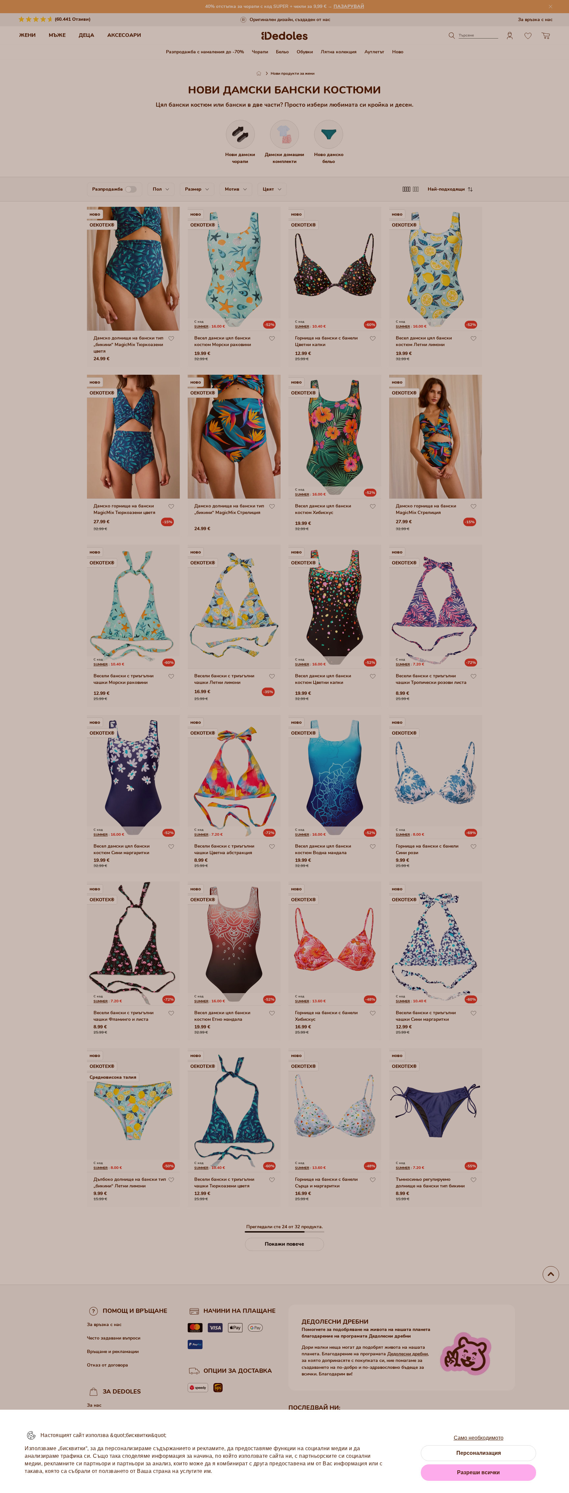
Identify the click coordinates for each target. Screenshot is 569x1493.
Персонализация (478, 1453)
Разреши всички (478, 1472)
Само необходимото (478, 1438)
